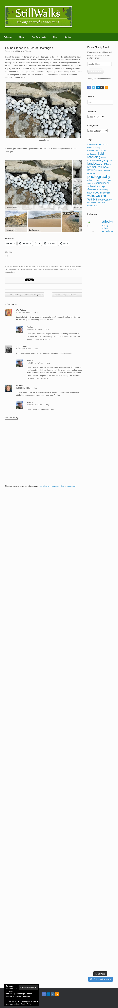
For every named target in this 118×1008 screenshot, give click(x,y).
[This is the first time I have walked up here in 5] (90, 265)
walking (101, 195)
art (100, 144)
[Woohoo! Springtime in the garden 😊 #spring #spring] (90, 467)
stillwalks (92, 186)
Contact (67, 37)
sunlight (102, 186)
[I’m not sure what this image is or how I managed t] (110, 721)
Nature (23, 266)
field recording (95, 155)
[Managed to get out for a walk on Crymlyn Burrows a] (96, 904)
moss (109, 164)
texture (90, 192)
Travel (38, 266)
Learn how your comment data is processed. (57, 486)
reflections (91, 180)
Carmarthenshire (93, 150)
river (97, 180)
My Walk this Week (98, 167)
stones (70, 269)
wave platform (10, 272)
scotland (103, 180)
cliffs (60, 266)
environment (92, 154)
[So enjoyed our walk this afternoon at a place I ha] (96, 534)
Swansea (92, 189)
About (21, 37)
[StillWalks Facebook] (89, 87)
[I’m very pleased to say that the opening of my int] (110, 557)
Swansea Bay (103, 189)
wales (91, 195)
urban (102, 192)
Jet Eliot (19, 385)
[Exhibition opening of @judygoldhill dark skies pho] (103, 713)
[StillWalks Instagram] (53, 994)
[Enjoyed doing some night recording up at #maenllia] (90, 827)
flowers (103, 157)
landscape (21, 269)
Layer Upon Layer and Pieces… (67, 295)
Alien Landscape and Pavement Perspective (25, 295)
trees (96, 192)
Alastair (28, 51)
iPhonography (12, 269)
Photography (30, 266)
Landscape (16, 266)
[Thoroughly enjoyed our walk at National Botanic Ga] (110, 265)
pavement (46, 269)
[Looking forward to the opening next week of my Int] (90, 706)
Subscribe (96, 71)
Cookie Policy (26, 1004)
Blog (55, 37)
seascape (91, 183)
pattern (99, 170)
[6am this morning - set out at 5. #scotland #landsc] (103, 799)
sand (61, 269)
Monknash (29, 269)
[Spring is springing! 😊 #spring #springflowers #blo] (90, 889)
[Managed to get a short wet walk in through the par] (96, 706)
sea (65, 269)
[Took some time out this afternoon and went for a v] (103, 488)
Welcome (8, 37)
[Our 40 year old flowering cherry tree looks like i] (103, 343)
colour (103, 150)
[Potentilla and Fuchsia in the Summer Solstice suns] (103, 899)
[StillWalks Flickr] (102, 87)
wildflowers (91, 202)
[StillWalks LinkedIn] (98, 87)
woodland (92, 205)
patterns (107, 170)
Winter (102, 203)
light (105, 163)
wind (98, 202)
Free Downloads (39, 37)
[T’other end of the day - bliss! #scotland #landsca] (96, 802)
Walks (43, 266)
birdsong (97, 147)
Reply (36, 312)
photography (55, 269)
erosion (72, 266)
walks (75, 269)
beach (56, 266)
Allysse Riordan (22, 346)
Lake (110, 160)
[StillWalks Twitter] (93, 87)
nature (91, 170)
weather (108, 199)
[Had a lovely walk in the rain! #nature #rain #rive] (96, 251)
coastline (66, 266)
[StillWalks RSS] (106, 87)
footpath (91, 160)
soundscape (103, 183)
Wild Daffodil (21, 310)
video (107, 192)
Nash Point (38, 269)
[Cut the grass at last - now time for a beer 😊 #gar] (110, 801)
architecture (92, 144)
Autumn (104, 144)
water (101, 199)
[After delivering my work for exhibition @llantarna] (110, 921)
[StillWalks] (38, 16)
